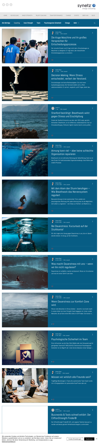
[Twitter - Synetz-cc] (3, 4)
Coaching (17, 23)
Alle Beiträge (6, 23)
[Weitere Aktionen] (93, 33)
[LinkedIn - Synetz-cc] (10, 4)
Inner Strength (28, 23)
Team (38, 23)
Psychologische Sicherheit (52, 23)
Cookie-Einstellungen (74, 439)
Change (67, 23)
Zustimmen (89, 439)
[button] (95, 23)
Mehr (75, 23)
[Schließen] (97, 438)
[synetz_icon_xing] (7, 4)
